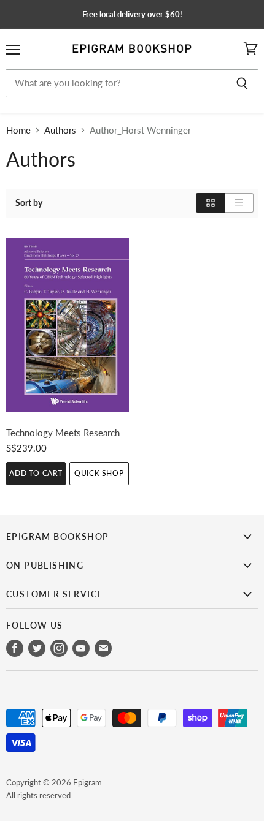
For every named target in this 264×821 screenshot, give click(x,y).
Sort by (28, 203)
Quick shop (98, 473)
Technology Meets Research (63, 432)
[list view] (239, 203)
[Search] (242, 83)
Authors (60, 130)
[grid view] (210, 203)
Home (18, 130)
